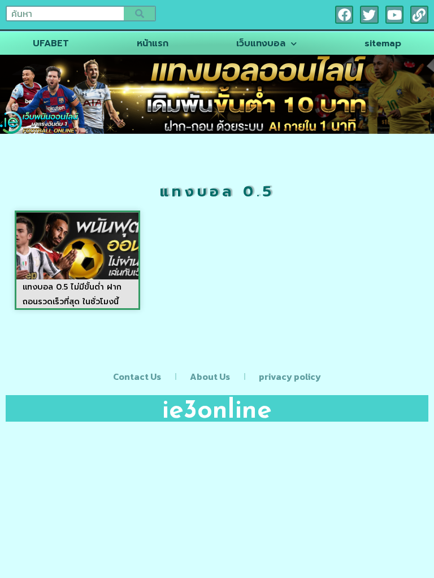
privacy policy (290, 376)
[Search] (139, 13)
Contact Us (137, 376)
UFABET (51, 43)
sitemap (382, 43)
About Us (210, 376)
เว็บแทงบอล (260, 43)
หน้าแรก (152, 43)
